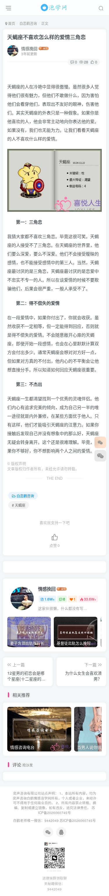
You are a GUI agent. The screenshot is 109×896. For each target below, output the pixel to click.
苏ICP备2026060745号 (66, 810)
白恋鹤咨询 (28, 23)
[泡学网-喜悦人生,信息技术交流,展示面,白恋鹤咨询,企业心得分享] (54, 6)
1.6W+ (49, 598)
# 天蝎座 (18, 505)
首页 (11, 23)
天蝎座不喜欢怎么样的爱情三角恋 (46, 37)
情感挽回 (29, 48)
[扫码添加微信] (100, 455)
